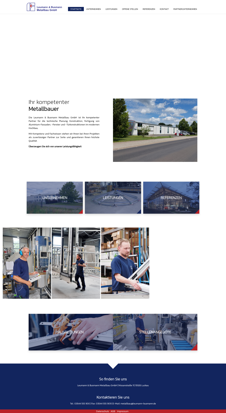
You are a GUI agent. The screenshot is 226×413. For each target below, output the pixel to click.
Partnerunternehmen (185, 9)
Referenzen (149, 9)
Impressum (122, 411)
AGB (113, 411)
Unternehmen (93, 9)
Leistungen (111, 9)
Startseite (75, 9)
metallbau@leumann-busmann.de (138, 403)
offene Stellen (130, 9)
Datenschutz (102, 411)
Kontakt (164, 9)
